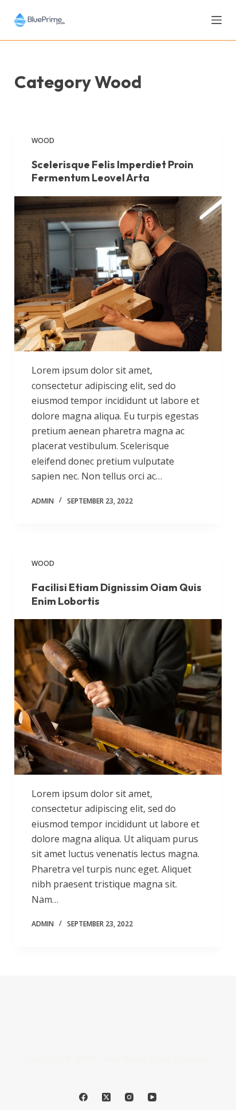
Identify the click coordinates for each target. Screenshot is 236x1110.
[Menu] (216, 20)
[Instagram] (129, 1097)
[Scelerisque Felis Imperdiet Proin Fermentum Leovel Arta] (118, 274)
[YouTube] (152, 1097)
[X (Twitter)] (106, 1097)
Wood (43, 140)
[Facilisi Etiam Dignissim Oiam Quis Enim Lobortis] (118, 697)
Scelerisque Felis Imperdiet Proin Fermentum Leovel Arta (113, 171)
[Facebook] (83, 1097)
